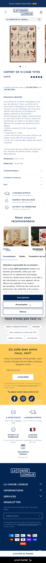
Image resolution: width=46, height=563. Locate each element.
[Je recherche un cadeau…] (39, 19)
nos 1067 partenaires (19, 269)
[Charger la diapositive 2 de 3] (23, 66)
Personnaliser (22, 305)
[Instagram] (23, 399)
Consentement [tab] (9, 256)
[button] (5, 12)
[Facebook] (14, 399)
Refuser (23, 312)
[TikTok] (31, 399)
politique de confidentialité (27, 385)
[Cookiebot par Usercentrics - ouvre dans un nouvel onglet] (32, 249)
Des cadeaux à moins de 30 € (23, 332)
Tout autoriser (23, 298)
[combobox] (23, 19)
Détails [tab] (22, 256)
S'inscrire (22, 377)
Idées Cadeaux (15, 338)
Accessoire (32, 338)
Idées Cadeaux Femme (17, 326)
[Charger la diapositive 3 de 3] (26, 66)
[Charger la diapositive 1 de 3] (20, 66)
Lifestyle (36, 326)
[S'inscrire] (39, 516)
